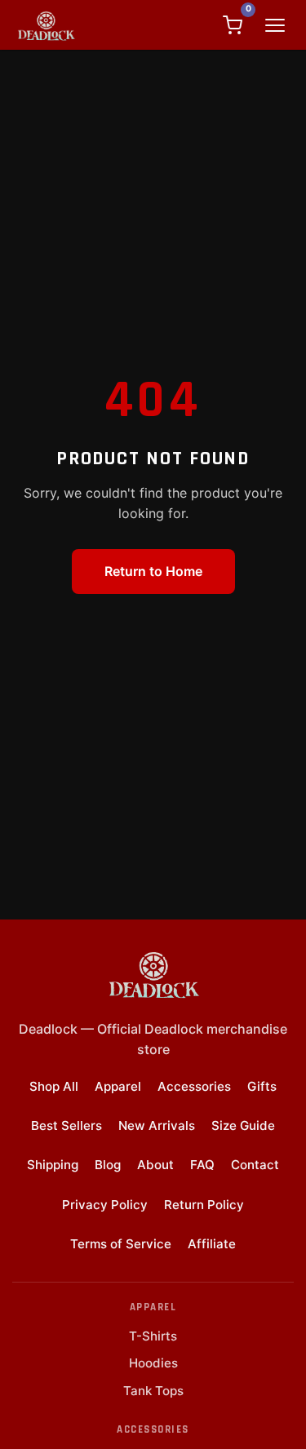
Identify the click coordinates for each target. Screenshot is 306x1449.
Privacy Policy (105, 1204)
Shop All (53, 1086)
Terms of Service (120, 1244)
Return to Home (153, 571)
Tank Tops (153, 1390)
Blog (108, 1164)
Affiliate (212, 1244)
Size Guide (243, 1125)
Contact (255, 1164)
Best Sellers (66, 1125)
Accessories (194, 1086)
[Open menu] (275, 25)
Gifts (262, 1086)
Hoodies (153, 1363)
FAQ (202, 1164)
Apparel (118, 1086)
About (155, 1164)
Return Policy (204, 1204)
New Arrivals (156, 1125)
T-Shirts (153, 1336)
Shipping (52, 1164)
